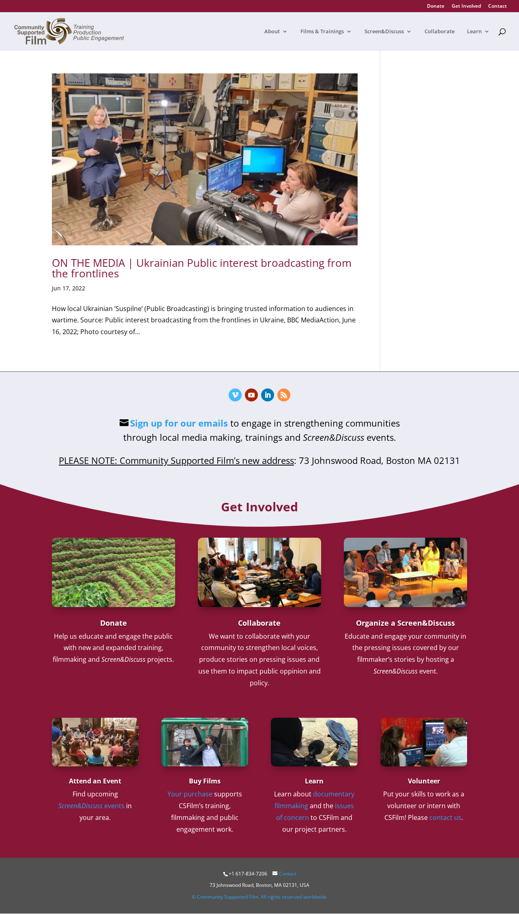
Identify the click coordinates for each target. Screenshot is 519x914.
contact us (445, 817)
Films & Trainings (322, 31)
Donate (435, 6)
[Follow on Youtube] (251, 394)
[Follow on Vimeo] (235, 394)
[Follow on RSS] (283, 394)
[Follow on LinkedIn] (267, 394)
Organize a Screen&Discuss (405, 623)
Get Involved (466, 6)
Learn (474, 31)
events (91, 805)
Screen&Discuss (384, 31)
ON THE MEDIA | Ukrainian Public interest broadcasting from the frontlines (202, 268)
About (272, 31)
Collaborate (440, 31)
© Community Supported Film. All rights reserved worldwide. (260, 896)
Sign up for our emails (179, 423)
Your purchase (189, 794)
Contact (497, 6)
